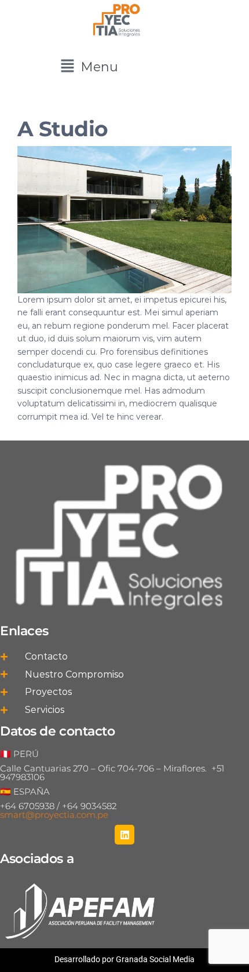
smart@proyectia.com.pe (54, 814)
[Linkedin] (124, 834)
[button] (89, 67)
